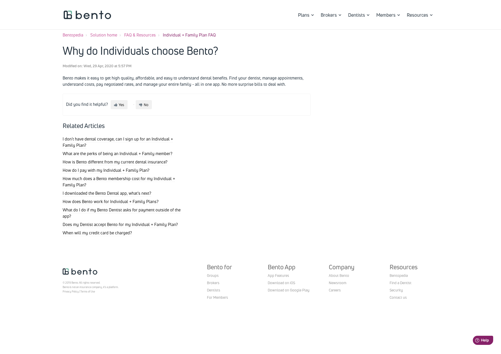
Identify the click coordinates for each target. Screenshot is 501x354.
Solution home (103, 35)
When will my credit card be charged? (97, 233)
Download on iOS (281, 282)
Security (396, 290)
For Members (217, 297)
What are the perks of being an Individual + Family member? (117, 153)
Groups (213, 275)
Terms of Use (87, 291)
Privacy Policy (71, 291)
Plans (303, 15)
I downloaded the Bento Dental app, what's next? (107, 193)
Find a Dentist (400, 282)
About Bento (339, 275)
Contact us (398, 297)
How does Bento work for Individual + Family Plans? (111, 201)
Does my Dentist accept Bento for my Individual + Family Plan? (120, 224)
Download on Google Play (288, 290)
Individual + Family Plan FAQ (189, 35)
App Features (278, 275)
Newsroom (337, 282)
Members (386, 15)
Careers (335, 290)
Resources (417, 15)
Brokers (329, 15)
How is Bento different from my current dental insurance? (115, 162)
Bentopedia (73, 35)
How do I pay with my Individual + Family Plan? (106, 170)
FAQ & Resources (140, 35)
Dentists (356, 15)
